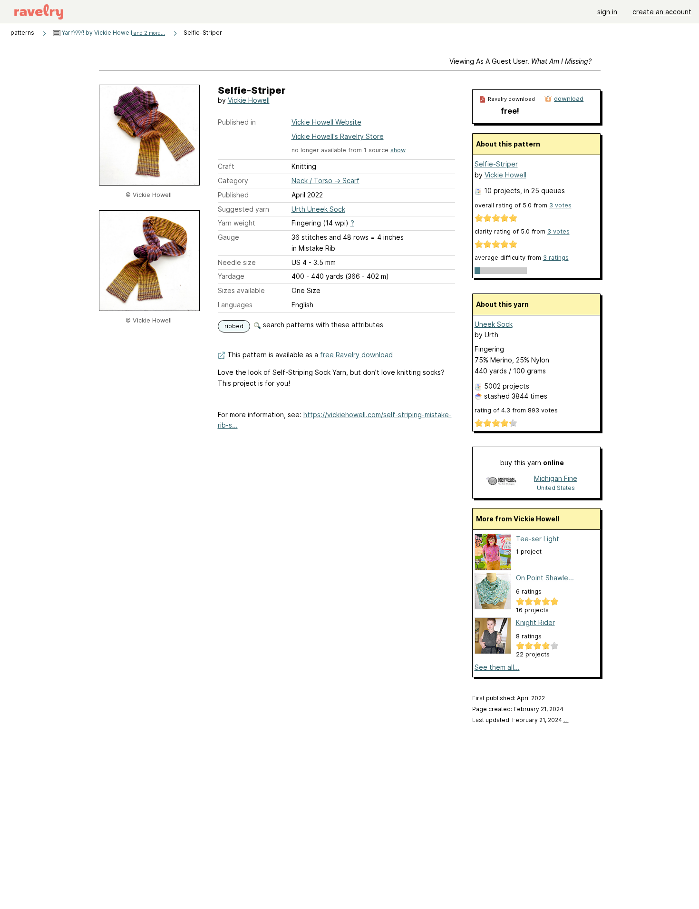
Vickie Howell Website (326, 122)
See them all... (497, 667)
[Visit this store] (501, 482)
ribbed (233, 326)
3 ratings (556, 257)
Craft (226, 166)
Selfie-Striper (496, 164)
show (398, 150)
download (568, 98)
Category (233, 180)
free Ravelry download (356, 355)
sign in (607, 12)
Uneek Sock (494, 324)
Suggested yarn (243, 209)
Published (233, 195)
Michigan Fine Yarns (555, 479)
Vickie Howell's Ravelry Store (337, 136)
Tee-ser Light (537, 539)
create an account (661, 12)
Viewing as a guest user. (520, 61)
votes (560, 205)
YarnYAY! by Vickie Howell (112, 32)
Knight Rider (535, 622)
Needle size (237, 262)
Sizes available (241, 290)
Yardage (231, 276)
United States (556, 487)
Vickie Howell (249, 100)
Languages (235, 305)
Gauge (228, 237)
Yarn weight (236, 223)
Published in (237, 122)
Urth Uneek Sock (318, 209)
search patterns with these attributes (322, 325)
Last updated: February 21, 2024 (520, 719)
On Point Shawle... (545, 578)
